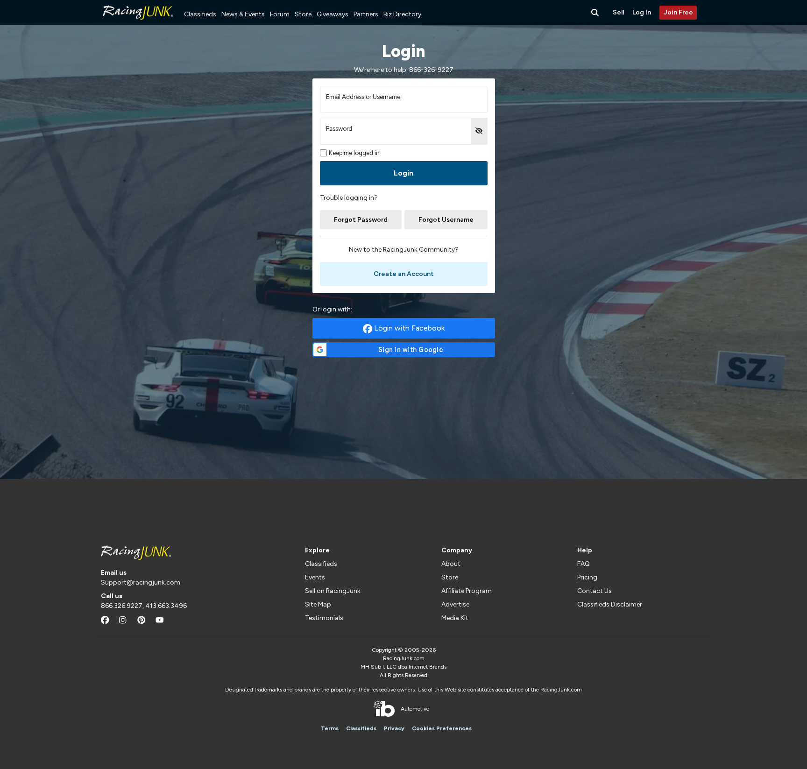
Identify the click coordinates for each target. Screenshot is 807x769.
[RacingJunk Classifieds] (138, 23)
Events (315, 577)
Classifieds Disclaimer (609, 604)
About (450, 564)
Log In (641, 12)
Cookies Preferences (442, 728)
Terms (330, 728)
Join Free (678, 12)
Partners (366, 14)
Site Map (318, 604)
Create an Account (404, 274)
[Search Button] (596, 12)
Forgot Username (446, 220)
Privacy (394, 728)
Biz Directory (402, 14)
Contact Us (594, 591)
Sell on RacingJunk (333, 591)
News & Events (243, 14)
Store (303, 14)
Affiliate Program (466, 591)
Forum (280, 14)
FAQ (583, 564)
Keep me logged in (354, 152)
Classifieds (200, 14)
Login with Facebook (408, 328)
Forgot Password (361, 220)
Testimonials (324, 618)
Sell (618, 12)
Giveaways (332, 14)
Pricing (587, 577)
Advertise (455, 604)
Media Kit (454, 618)
